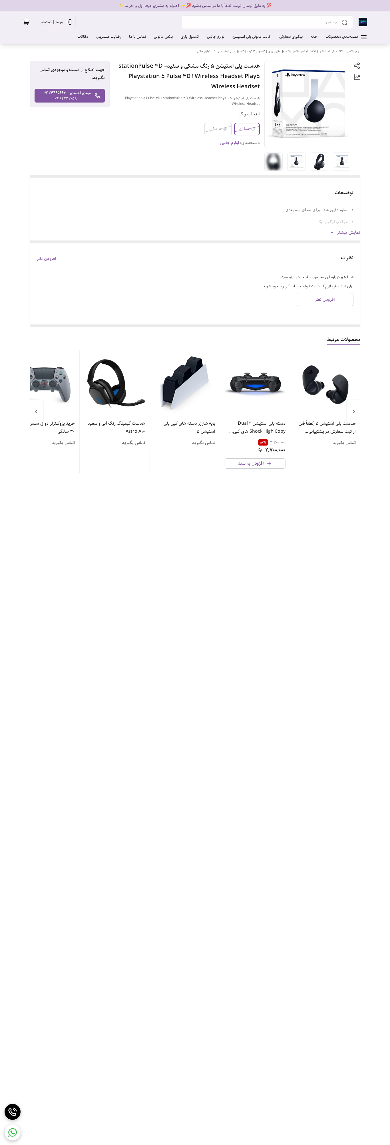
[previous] (354, 411)
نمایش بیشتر (348, 232)
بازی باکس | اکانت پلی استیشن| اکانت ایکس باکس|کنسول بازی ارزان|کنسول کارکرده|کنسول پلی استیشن (289, 51)
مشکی (215, 129)
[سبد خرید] (26, 22)
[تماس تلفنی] (13, 1112)
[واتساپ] (13, 1132)
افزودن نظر (46, 258)
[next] (36, 411)
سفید (244, 129)
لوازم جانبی (203, 51)
